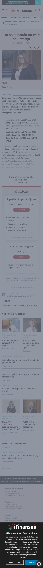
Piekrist (31, 562)
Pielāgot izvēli (14, 562)
